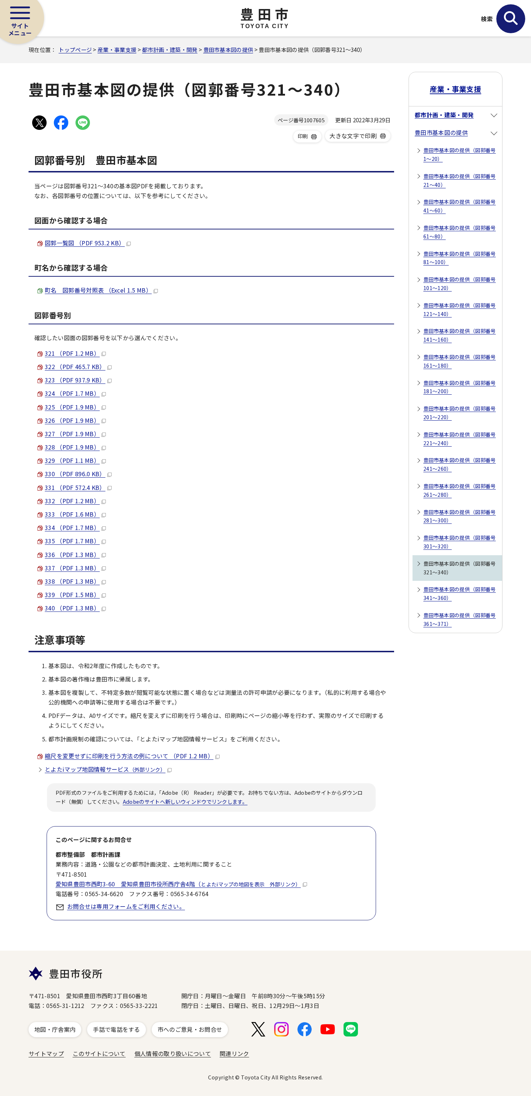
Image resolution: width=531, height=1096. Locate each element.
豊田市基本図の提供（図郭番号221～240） (459, 439)
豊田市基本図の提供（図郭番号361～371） (459, 619)
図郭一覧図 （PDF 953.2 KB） (85, 242)
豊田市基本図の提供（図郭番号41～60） (459, 206)
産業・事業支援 (117, 49)
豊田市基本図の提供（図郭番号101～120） (459, 283)
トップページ (75, 49)
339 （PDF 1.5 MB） (72, 594)
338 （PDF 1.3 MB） (72, 581)
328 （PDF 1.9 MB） (72, 447)
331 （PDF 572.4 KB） (75, 487)
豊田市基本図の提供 (228, 49)
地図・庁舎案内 (54, 1029)
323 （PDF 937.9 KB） (75, 380)
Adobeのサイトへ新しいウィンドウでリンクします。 (185, 801)
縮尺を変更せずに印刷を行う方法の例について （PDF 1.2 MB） (129, 755)
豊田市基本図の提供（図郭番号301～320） (459, 542)
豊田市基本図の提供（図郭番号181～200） (459, 387)
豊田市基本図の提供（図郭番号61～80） (459, 232)
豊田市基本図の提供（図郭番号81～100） (459, 258)
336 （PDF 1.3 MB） (72, 554)
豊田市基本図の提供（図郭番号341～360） (459, 593)
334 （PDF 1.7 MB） (72, 527)
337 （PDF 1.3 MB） (72, 568)
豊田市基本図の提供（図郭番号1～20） (459, 154)
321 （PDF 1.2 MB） (72, 353)
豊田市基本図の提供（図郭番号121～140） (459, 309)
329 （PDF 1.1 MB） (72, 460)
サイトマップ (46, 1053)
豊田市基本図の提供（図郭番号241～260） (459, 464)
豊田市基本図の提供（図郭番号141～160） (459, 335)
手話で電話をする (116, 1029)
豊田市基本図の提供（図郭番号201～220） (459, 413)
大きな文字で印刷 (353, 135)
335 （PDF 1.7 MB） (72, 540)
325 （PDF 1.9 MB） (72, 407)
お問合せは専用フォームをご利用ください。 (126, 906)
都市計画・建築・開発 (169, 49)
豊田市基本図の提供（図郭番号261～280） (459, 490)
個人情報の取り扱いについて (172, 1053)
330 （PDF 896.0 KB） (75, 473)
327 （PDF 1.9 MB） (72, 433)
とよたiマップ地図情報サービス (105, 769)
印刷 (303, 136)
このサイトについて (99, 1053)
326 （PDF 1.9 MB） (72, 420)
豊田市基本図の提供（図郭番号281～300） (459, 516)
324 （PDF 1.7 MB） (72, 393)
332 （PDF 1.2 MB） (72, 500)
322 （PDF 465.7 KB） (75, 366)
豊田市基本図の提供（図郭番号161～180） (459, 361)
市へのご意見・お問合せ (190, 1029)
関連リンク (234, 1053)
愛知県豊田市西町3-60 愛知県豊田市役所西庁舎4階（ (178, 884)
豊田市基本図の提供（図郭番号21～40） (459, 180)
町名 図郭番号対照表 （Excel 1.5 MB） (98, 290)
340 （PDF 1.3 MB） (72, 608)
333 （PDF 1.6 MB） (72, 514)
